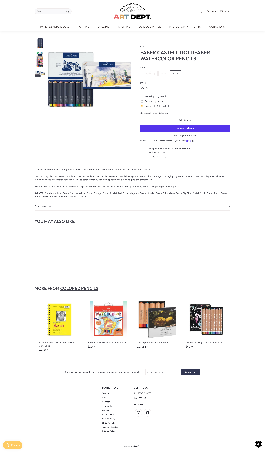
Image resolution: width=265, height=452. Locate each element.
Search (105, 393)
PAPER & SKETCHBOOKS (55, 26)
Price (143, 82)
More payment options (185, 135)
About (105, 397)
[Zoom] (89, 79)
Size (142, 67)
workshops (107, 410)
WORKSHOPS (217, 26)
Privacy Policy (109, 431)
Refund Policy (108, 418)
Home (143, 46)
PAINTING (84, 26)
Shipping (144, 113)
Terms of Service (110, 427)
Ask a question (44, 206)
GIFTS (197, 26)
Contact (106, 401)
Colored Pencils (79, 288)
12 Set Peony (148, 73)
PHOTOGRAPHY (178, 26)
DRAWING (104, 26)
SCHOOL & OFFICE (150, 26)
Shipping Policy (109, 422)
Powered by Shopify (131, 446)
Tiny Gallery (108, 406)
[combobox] (53, 11)
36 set (176, 73)
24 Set (164, 73)
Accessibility (108, 414)
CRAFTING (124, 26)
